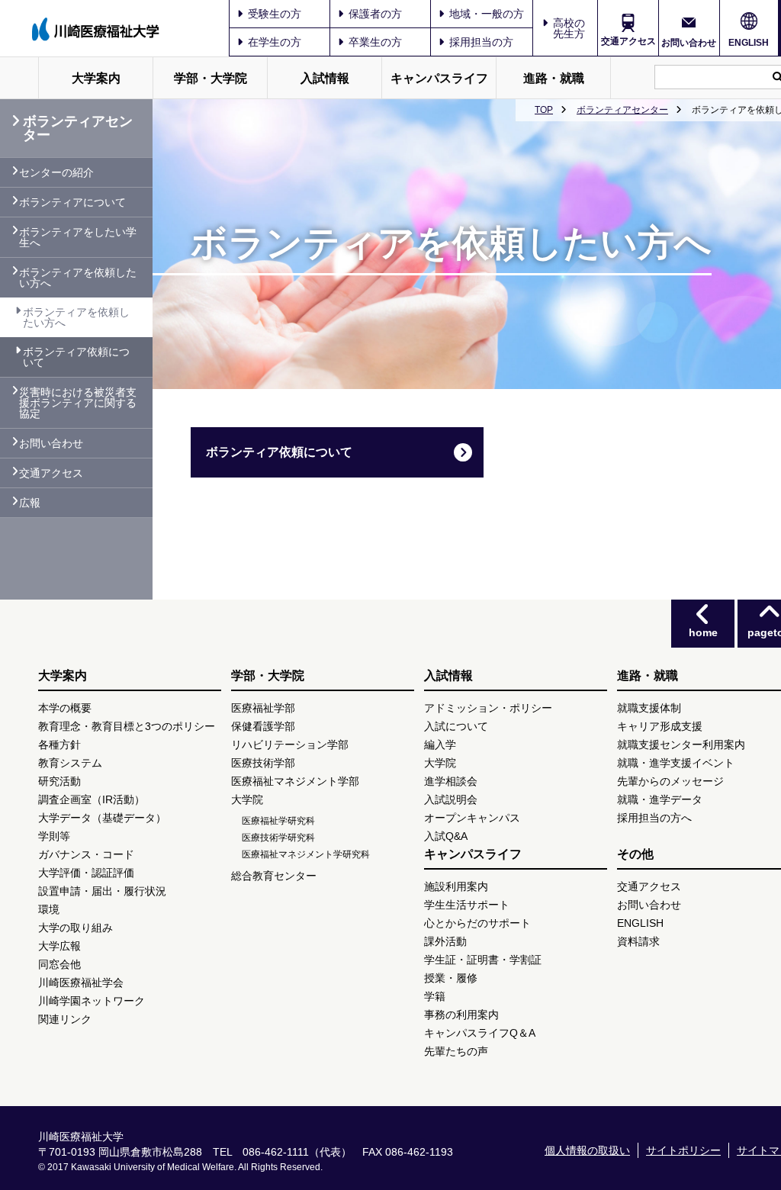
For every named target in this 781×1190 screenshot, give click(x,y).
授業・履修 (450, 978)
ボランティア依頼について (279, 451)
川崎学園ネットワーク (91, 1001)
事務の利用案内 (461, 1014)
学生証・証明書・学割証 (483, 960)
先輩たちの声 (456, 1051)
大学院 (247, 799)
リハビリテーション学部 (290, 744)
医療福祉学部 (263, 708)
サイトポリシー (683, 1150)
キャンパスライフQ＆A (479, 1033)
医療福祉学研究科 (278, 820)
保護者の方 (375, 14)
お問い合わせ (688, 42)
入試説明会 (450, 799)
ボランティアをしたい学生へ (78, 237)
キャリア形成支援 (659, 726)
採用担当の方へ (654, 818)
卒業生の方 (375, 42)
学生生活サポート (466, 905)
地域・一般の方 (486, 14)
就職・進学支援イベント (675, 763)
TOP (544, 110)
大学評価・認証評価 (86, 873)
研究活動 (59, 781)
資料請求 (638, 941)
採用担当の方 (481, 42)
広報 (29, 503)
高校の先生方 (569, 28)
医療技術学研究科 (278, 837)
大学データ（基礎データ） (102, 818)
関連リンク (65, 1019)
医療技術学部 (263, 763)
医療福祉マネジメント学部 (295, 781)
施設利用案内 (456, 886)
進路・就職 (553, 78)
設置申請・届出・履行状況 (102, 891)
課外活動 (445, 941)
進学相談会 (450, 781)
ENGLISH (748, 42)
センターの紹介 (56, 172)
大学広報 (59, 946)
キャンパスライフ (439, 78)
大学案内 (96, 78)
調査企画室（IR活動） (91, 799)
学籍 (434, 996)
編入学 (440, 744)
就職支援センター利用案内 (681, 744)
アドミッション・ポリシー (488, 708)
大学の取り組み (75, 927)
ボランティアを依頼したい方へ (78, 277)
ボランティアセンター (622, 110)
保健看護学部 (263, 726)
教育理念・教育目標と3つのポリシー (126, 726)
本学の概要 (65, 708)
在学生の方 (274, 42)
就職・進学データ (659, 799)
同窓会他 (59, 964)
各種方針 (59, 744)
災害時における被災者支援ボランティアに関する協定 (78, 403)
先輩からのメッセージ (670, 781)
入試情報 (325, 78)
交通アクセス (628, 41)
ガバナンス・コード (86, 854)
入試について (456, 726)
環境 (48, 909)
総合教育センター (274, 876)
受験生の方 (274, 14)
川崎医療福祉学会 (81, 982)
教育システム (70, 763)
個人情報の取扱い (587, 1150)
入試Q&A (446, 836)
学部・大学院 (210, 78)
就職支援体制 (649, 708)
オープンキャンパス (472, 818)
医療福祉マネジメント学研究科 (306, 854)
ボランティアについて (72, 202)
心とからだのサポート (477, 923)
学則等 (54, 836)
